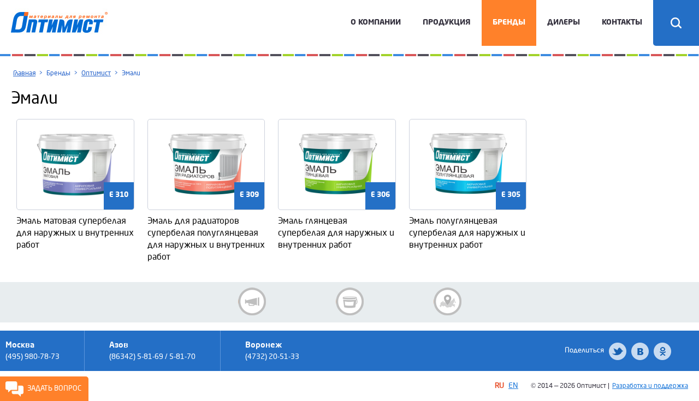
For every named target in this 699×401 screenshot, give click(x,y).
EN (513, 385)
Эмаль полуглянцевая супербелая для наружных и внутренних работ (467, 232)
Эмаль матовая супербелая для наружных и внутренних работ (75, 232)
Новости (252, 301)
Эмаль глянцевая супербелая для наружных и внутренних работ (336, 232)
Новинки (350, 301)
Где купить (447, 301)
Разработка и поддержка (650, 386)
